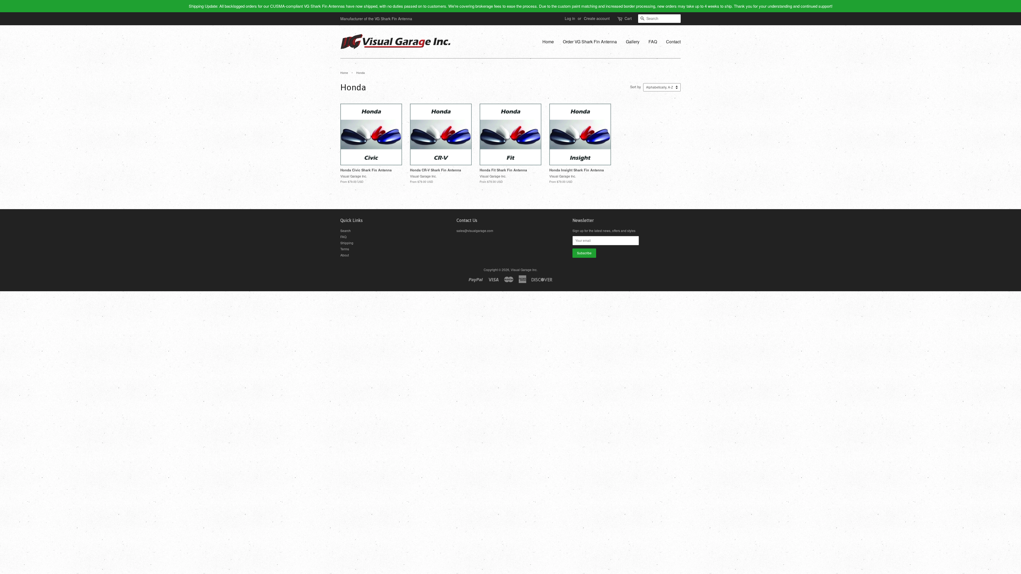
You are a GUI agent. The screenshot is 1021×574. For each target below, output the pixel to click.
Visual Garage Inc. (524, 269)
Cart (628, 18)
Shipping (346, 242)
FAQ (652, 42)
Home (548, 42)
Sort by (635, 87)
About (344, 255)
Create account (597, 18)
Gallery (632, 42)
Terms (344, 249)
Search (345, 230)
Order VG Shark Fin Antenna (590, 42)
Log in (570, 18)
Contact (673, 42)
